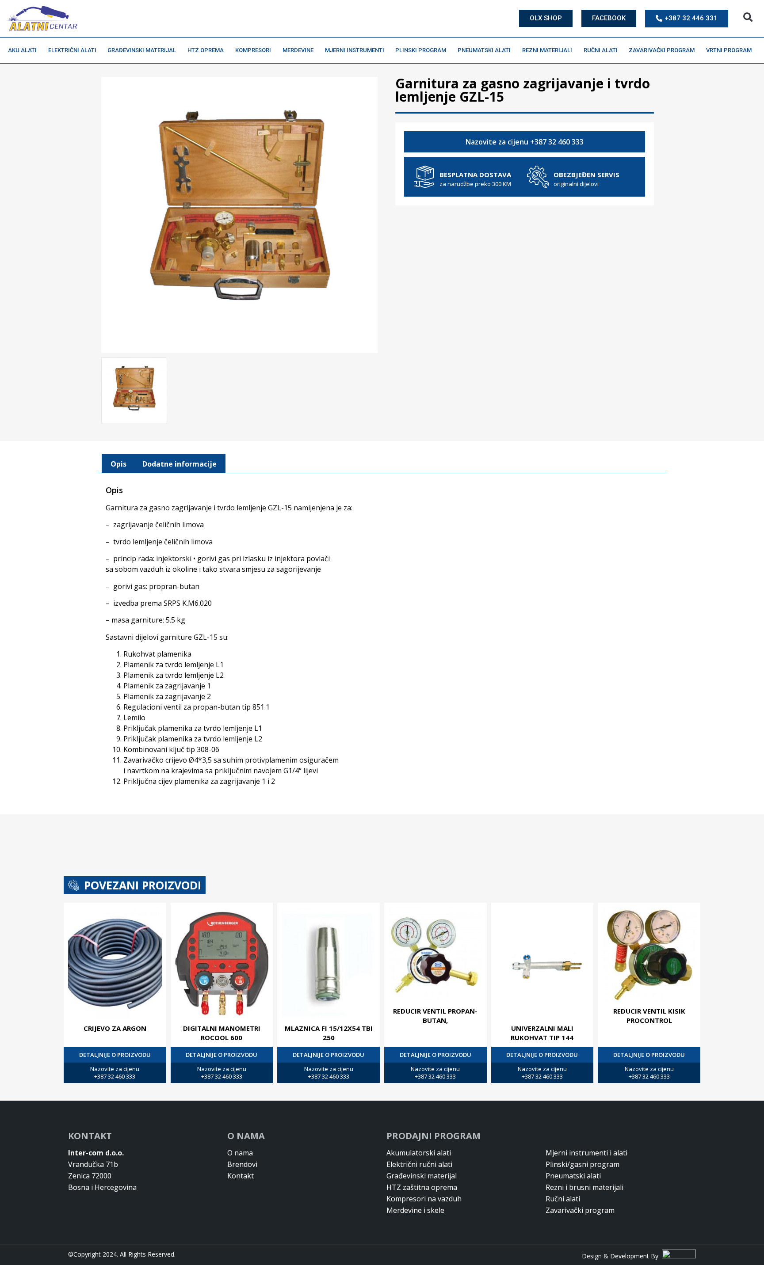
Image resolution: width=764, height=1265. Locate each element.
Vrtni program (729, 50)
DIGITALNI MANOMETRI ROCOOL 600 (221, 1033)
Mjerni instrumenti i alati (586, 1153)
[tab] (118, 464)
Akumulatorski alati (418, 1153)
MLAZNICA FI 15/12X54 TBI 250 (329, 1033)
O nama (240, 1153)
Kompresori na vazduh (424, 1199)
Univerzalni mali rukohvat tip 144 (542, 1033)
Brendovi (242, 1164)
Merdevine (298, 50)
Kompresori (253, 50)
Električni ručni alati (419, 1164)
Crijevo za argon (115, 1028)
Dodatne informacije (179, 464)
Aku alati (22, 50)
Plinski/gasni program (582, 1164)
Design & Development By (622, 1256)
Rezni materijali (547, 50)
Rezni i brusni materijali (584, 1187)
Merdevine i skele (415, 1210)
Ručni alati (601, 50)
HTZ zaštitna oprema (421, 1187)
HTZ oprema (205, 50)
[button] (748, 17)
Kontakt (240, 1176)
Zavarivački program (662, 50)
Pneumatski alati (484, 50)
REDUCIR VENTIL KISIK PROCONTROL (649, 1016)
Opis (118, 464)
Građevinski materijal (141, 50)
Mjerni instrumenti (354, 50)
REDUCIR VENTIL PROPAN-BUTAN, (435, 1016)
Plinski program (420, 50)
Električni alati (72, 50)
